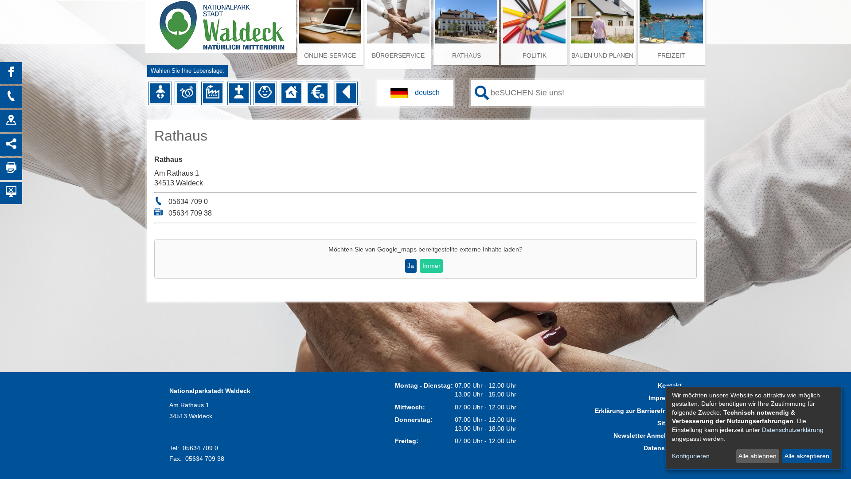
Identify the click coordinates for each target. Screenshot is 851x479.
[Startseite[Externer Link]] (220, 22)
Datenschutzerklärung (793, 429)
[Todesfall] (239, 93)
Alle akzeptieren (807, 455)
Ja (410, 265)
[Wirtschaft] (213, 93)
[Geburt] (160, 93)
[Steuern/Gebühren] (317, 93)
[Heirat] (186, 93)
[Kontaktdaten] (11, 97)
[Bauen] (291, 93)
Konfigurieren (691, 455)
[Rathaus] (11, 121)
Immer (431, 265)
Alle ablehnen (757, 455)
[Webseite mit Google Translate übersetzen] (415, 93)
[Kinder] (265, 93)
